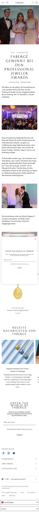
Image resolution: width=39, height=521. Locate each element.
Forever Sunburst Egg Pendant (17, 310)
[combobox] (19, 502)
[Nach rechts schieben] (34, 294)
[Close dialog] (35, 239)
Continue (19, 435)
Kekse (4, 496)
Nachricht (5, 9)
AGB (22, 492)
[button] (36, 2)
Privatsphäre (31, 492)
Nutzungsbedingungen (9, 492)
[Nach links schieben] (5, 294)
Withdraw (12, 496)
